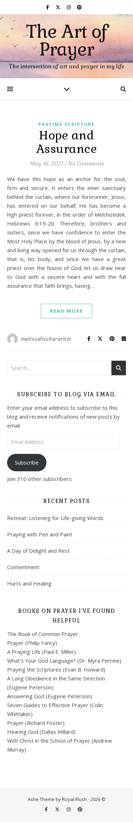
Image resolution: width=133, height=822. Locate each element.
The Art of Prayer (66, 40)
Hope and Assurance (66, 142)
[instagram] (69, 7)
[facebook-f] (48, 7)
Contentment (23, 567)
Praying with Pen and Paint (39, 534)
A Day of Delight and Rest (38, 550)
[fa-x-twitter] (58, 7)
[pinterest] (79, 7)
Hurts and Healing (29, 583)
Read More (66, 311)
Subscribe (27, 462)
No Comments (86, 163)
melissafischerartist (46, 338)
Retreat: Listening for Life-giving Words (55, 517)
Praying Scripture (66, 124)
